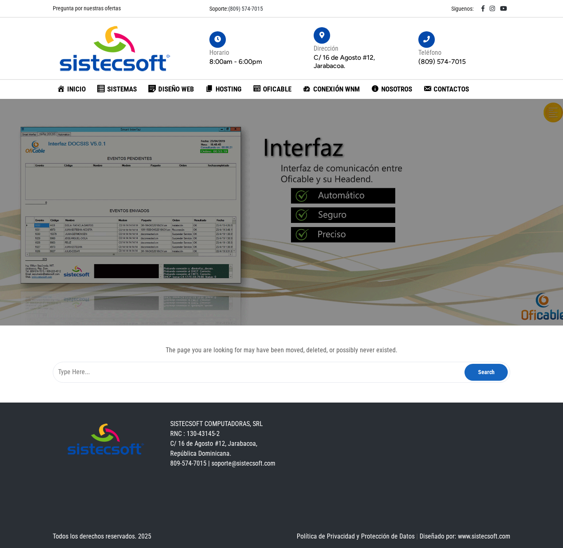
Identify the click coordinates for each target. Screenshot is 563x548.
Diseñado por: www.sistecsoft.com (465, 536)
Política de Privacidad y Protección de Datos (356, 536)
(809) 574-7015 (245, 8)
